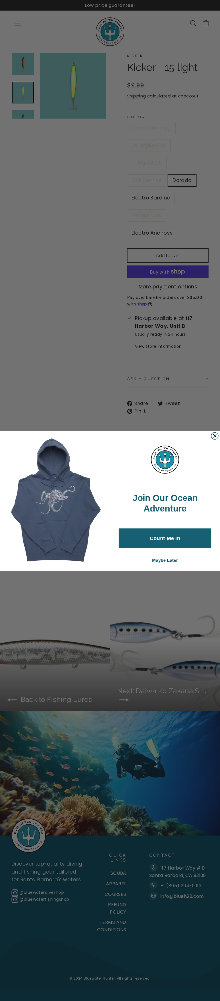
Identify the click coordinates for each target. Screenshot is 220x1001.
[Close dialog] (214, 435)
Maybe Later (165, 560)
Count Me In (165, 538)
